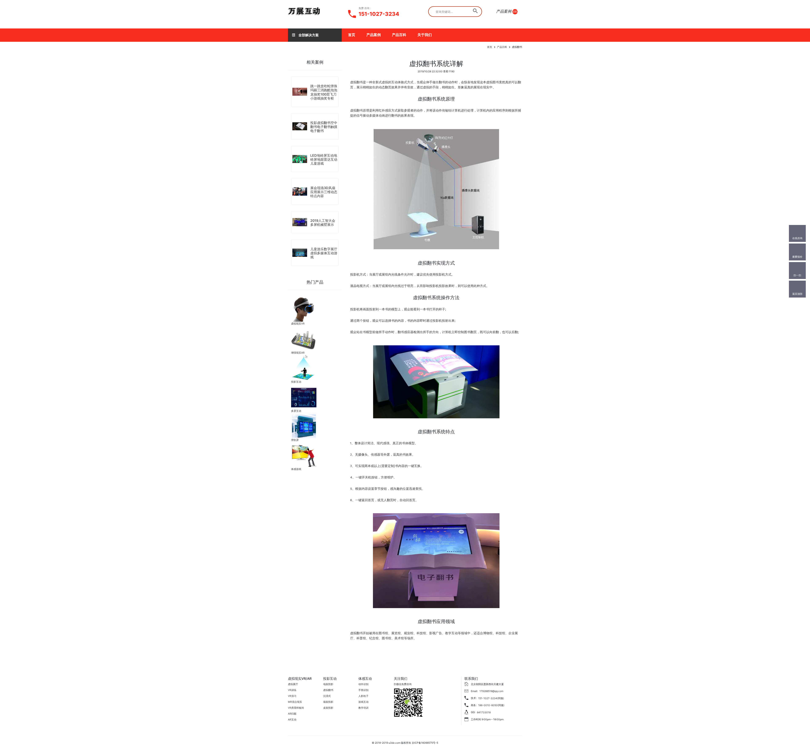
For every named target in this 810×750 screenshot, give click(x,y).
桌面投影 (328, 707)
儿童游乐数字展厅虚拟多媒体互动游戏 (323, 253)
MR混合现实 (295, 701)
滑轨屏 (295, 440)
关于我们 (424, 35)
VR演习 (292, 695)
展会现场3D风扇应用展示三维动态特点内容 (323, 192)
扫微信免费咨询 (403, 684)
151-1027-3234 (379, 14)
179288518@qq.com (491, 691)
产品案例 (373, 35)
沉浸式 (327, 695)
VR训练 (292, 690)
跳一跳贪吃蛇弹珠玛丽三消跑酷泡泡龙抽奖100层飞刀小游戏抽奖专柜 (323, 92)
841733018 (484, 712)
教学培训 (363, 707)
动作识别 (363, 684)
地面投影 (328, 684)
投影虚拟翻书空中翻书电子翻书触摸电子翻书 (323, 127)
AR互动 (292, 719)
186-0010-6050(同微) (491, 705)
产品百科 (399, 35)
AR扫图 (292, 713)
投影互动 (296, 381)
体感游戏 (296, 469)
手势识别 (363, 690)
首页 (351, 35)
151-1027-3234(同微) (491, 698)
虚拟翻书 (328, 690)
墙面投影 (328, 701)
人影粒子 (363, 695)
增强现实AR (298, 352)
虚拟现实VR (298, 323)
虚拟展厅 (293, 684)
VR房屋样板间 (296, 707)
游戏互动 (363, 701)
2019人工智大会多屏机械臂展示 (322, 222)
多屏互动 (296, 410)
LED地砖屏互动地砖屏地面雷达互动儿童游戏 (323, 159)
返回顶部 (797, 293)
